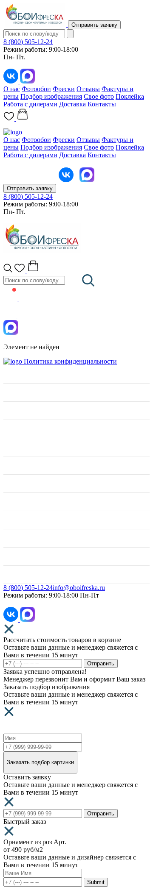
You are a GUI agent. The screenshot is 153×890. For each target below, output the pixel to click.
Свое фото (99, 96)
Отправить (100, 663)
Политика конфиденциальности (70, 361)
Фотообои (36, 88)
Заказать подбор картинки (40, 762)
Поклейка (130, 96)
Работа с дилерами (30, 104)
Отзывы (88, 88)
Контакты (102, 104)
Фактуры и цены (27, 392)
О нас (11, 88)
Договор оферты (27, 556)
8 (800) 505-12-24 (28, 41)
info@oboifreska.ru (79, 587)
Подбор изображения (51, 96)
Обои (11, 447)
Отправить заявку (94, 25)
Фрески (64, 88)
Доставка (72, 104)
